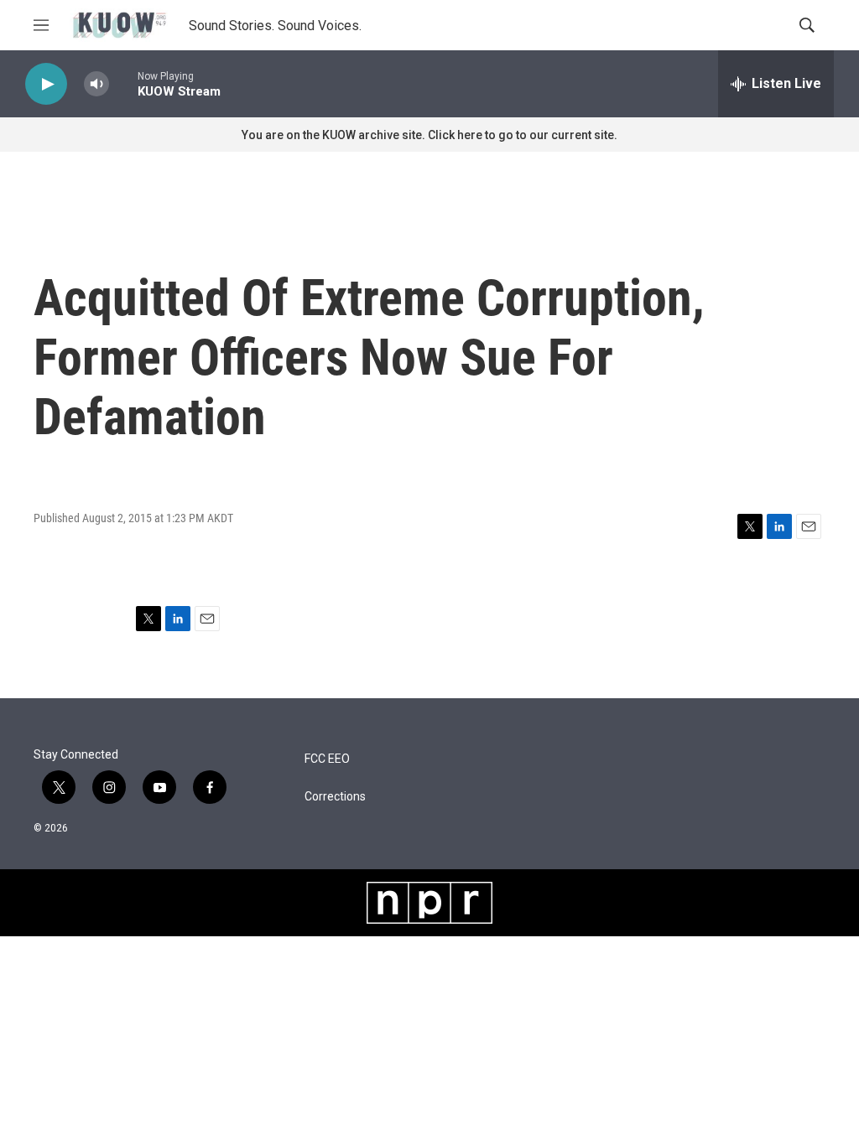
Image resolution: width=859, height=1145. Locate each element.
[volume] (96, 84)
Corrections (335, 796)
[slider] (123, 83)
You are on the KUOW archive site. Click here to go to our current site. (429, 135)
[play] (46, 84)
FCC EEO (327, 759)
